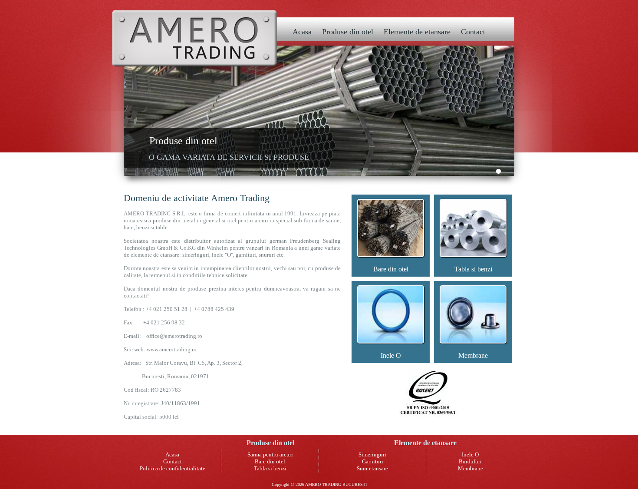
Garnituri (372, 461)
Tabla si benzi (473, 269)
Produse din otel (347, 31)
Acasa (302, 31)
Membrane (473, 355)
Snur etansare (372, 468)
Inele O (391, 355)
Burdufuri (470, 461)
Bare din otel (390, 269)
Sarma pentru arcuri (270, 454)
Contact (473, 31)
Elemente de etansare (417, 31)
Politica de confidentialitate (172, 468)
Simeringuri (372, 454)
